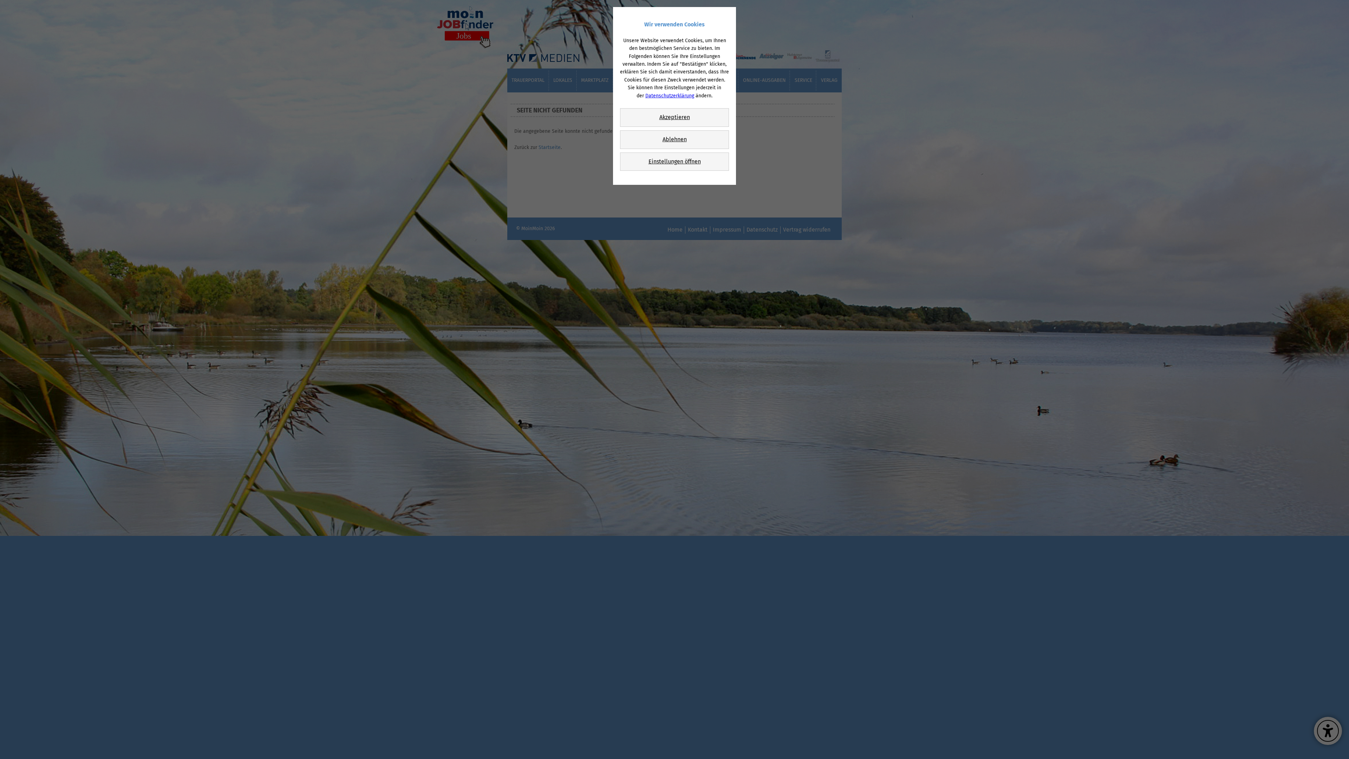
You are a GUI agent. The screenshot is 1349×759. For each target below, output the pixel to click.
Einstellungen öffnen (675, 161)
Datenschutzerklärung (669, 96)
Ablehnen (675, 139)
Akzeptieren (674, 117)
